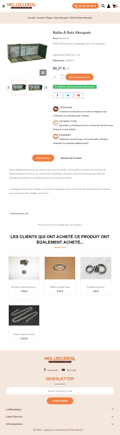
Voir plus (27, 270)
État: (56, 38)
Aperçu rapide (21, 270)
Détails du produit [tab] (71, 158)
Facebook (53, 370)
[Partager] (57, 95)
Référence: (59, 60)
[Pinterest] (78, 95)
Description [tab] (43, 158)
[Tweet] (68, 95)
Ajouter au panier (79, 77)
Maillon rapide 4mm (60, 287)
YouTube (71, 370)
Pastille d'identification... (24, 287)
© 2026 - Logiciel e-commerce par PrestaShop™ (58, 429)
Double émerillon (96, 287)
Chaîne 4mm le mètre (24, 334)
